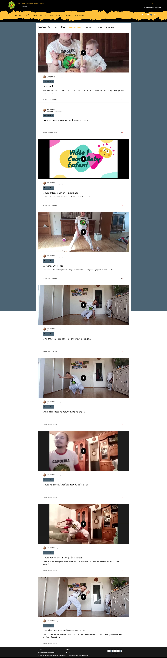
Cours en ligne (75, 27)
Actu (55, 27)
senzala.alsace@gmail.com (152, 7)
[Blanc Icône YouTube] (148, 14)
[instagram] (145, 14)
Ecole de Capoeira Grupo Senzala (31, 3)
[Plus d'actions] (124, 77)
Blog (63, 27)
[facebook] (142, 14)
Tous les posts (44, 27)
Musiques (89, 27)
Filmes (99, 27)
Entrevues (110, 27)
